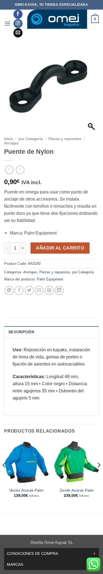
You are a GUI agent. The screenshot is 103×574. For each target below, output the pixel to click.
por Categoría (31, 139)
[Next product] (9, 170)
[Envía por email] (39, 290)
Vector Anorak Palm (26, 490)
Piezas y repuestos (64, 139)
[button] (7, 23)
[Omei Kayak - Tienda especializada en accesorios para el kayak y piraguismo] (57, 19)
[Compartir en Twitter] (29, 290)
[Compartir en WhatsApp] (9, 290)
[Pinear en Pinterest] (49, 290)
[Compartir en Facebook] (19, 290)
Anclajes (11, 143)
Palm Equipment (50, 279)
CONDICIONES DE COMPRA (32, 553)
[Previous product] (20, 170)
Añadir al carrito (60, 248)
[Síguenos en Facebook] (18, 14)
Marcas (15, 564)
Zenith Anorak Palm (77, 490)
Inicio (8, 139)
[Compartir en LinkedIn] (59, 290)
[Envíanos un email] (18, 32)
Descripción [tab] (21, 332)
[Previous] (4, 475)
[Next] (98, 475)
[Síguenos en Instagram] (18, 23)
